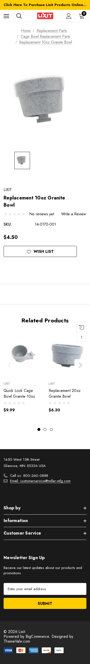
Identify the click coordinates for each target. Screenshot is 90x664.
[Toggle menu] (6, 16)
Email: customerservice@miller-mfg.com (40, 481)
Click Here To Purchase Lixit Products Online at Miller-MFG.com (45, 5)
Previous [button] (10, 365)
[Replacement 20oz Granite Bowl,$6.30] (68, 354)
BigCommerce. (39, 636)
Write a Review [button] (73, 214)
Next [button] (80, 365)
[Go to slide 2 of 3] (45, 429)
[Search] (19, 16)
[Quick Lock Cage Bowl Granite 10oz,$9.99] (23, 354)
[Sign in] (69, 16)
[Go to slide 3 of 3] (51, 429)
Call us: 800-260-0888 (29, 475)
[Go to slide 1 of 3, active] (38, 429)
